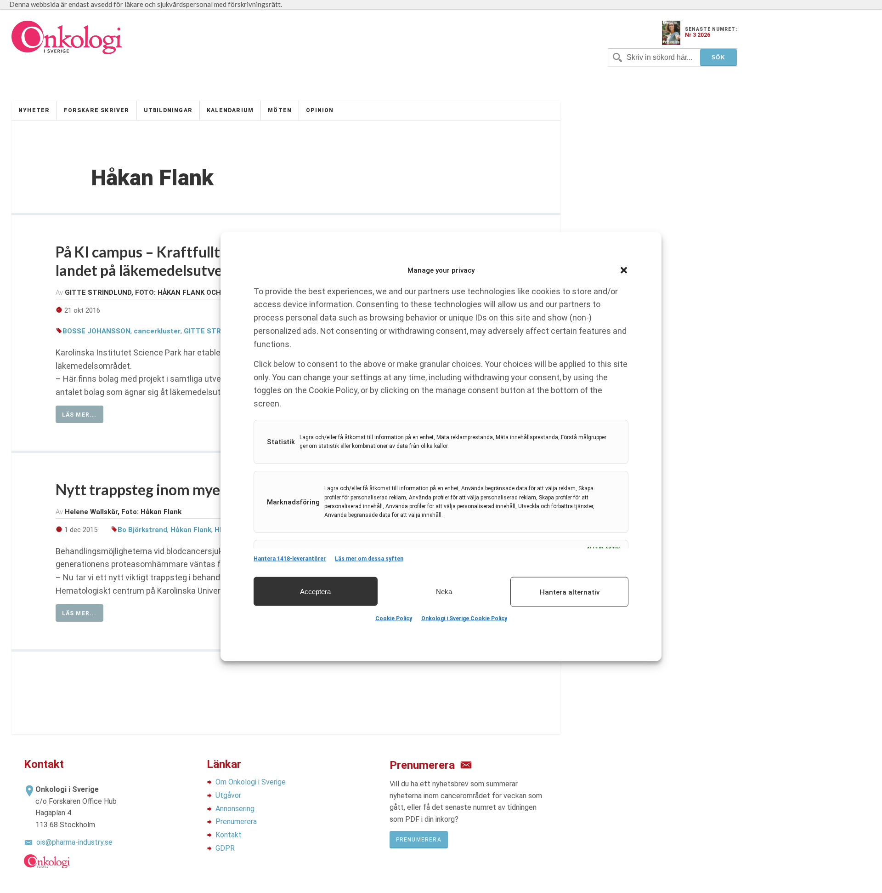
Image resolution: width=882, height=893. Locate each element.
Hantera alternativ (569, 592)
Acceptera (315, 591)
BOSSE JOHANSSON (96, 331)
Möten (280, 110)
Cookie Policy (393, 618)
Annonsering (234, 808)
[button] (623, 270)
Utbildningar (168, 110)
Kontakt (228, 834)
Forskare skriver (96, 110)
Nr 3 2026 (697, 35)
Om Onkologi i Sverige (250, 782)
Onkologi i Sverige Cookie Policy (464, 618)
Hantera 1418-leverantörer (290, 558)
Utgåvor (228, 795)
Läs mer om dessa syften (369, 558)
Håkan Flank (190, 530)
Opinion (320, 110)
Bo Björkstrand (142, 530)
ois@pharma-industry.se (74, 842)
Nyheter (34, 110)
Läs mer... (79, 415)
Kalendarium (230, 110)
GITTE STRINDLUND (217, 331)
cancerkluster (157, 331)
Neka (444, 591)
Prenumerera (236, 821)
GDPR (225, 848)
